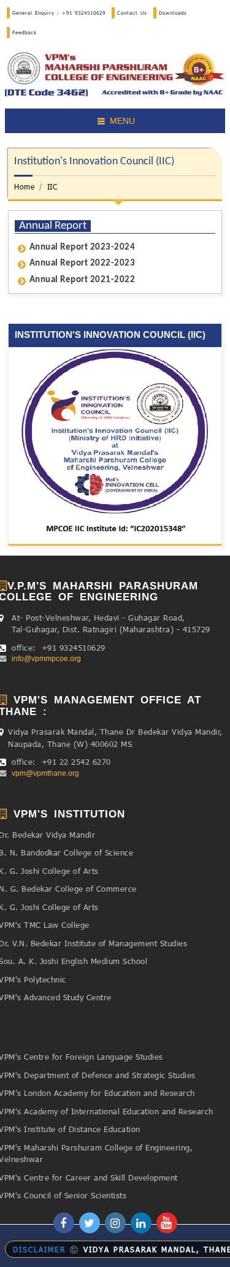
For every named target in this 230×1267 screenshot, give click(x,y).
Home (24, 186)
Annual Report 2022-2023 (82, 263)
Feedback (24, 32)
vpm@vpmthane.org (43, 773)
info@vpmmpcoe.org (44, 658)
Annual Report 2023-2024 (82, 247)
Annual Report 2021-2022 (82, 280)
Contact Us (132, 13)
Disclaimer (39, 1249)
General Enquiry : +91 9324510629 (58, 13)
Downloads (173, 13)
